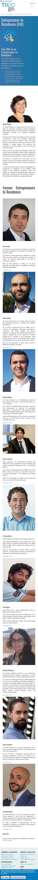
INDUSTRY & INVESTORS (27, 852)
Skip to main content (6, 1)
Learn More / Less (7, 270)
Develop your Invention (7, 858)
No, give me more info (18, 877)
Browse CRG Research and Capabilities (27, 855)
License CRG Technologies (27, 859)
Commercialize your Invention (9, 859)
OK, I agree (5, 877)
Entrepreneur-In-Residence (8, 866)
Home (2, 14)
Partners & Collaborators (26, 864)
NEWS (22, 867)
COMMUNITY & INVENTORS (9, 852)
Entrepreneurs (9, 14)
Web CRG (32, 3)
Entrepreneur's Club (6, 867)
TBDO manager (7, 840)
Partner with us (24, 858)
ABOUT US (23, 862)
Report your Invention (7, 854)
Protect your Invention (7, 856)
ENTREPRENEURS (6, 862)
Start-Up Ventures (6, 864)
